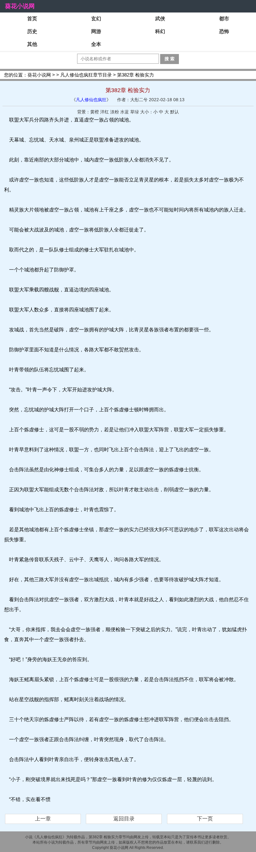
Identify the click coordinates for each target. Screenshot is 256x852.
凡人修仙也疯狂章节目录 (86, 74)
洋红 (104, 111)
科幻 (160, 31)
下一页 (205, 819)
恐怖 (224, 31)
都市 (224, 18)
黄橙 (94, 111)
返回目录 (124, 819)
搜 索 (170, 58)
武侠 (160, 18)
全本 (96, 44)
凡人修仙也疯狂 (91, 99)
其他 (32, 44)
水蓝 (124, 111)
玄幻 (96, 18)
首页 (32, 18)
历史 (32, 31)
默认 (174, 111)
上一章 (43, 819)
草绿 (134, 111)
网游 (96, 31)
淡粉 (114, 111)
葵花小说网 (20, 6)
